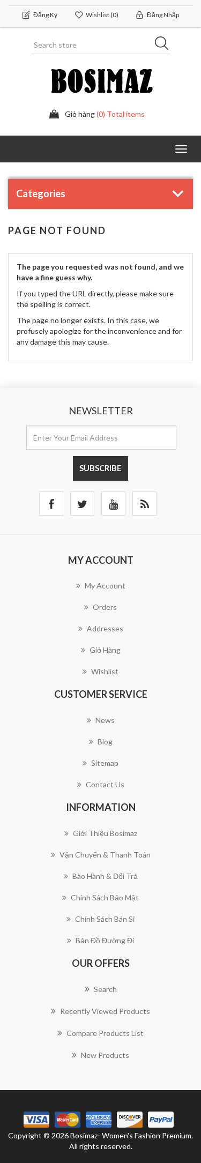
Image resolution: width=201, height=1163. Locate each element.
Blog (105, 741)
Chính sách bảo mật (105, 897)
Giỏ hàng (105, 649)
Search (105, 989)
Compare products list (105, 1033)
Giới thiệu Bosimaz (105, 833)
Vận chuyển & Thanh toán (105, 854)
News (105, 720)
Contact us (105, 784)
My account (105, 585)
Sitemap (104, 762)
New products (105, 1055)
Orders (105, 607)
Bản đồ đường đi (105, 940)
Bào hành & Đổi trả (105, 876)
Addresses (105, 628)
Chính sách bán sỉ (105, 918)
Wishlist (104, 671)
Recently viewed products (105, 1011)
